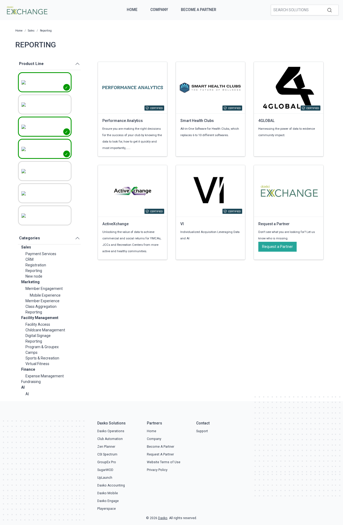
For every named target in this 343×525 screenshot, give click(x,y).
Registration (35, 265)
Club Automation (110, 439)
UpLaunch (104, 478)
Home (132, 9)
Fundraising (31, 382)
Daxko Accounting (111, 485)
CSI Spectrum (107, 454)
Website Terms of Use (163, 462)
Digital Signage (38, 336)
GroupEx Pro (106, 462)
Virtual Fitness (37, 364)
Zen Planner (106, 447)
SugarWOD (105, 470)
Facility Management (39, 318)
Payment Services (40, 254)
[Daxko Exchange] (27, 9)
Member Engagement (44, 288)
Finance (28, 369)
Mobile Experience (45, 295)
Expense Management (44, 376)
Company (159, 9)
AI (23, 387)
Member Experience (42, 301)
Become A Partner (198, 9)
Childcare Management (45, 330)
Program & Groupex (42, 347)
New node (33, 276)
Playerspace (106, 509)
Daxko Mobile (107, 493)
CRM (29, 259)
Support (202, 431)
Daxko (162, 518)
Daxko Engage (108, 501)
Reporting (33, 271)
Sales (26, 247)
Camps (31, 352)
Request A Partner (160, 454)
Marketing (30, 282)
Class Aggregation (41, 306)
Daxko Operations (110, 431)
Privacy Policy (157, 470)
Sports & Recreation (42, 358)
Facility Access (37, 324)
